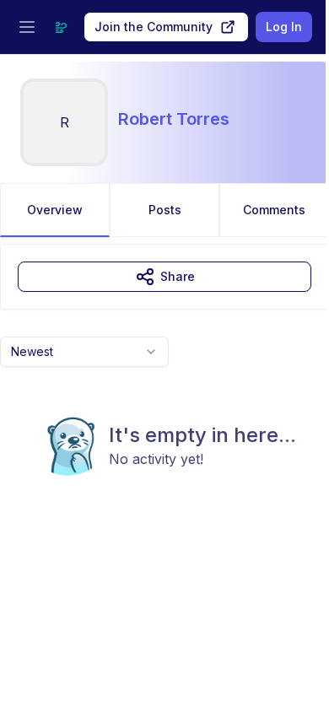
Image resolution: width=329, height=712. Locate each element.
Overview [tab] (55, 209)
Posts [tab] (164, 209)
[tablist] (164, 210)
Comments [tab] (274, 209)
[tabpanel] (164, 394)
